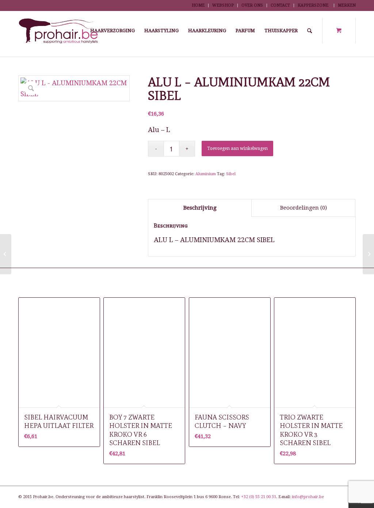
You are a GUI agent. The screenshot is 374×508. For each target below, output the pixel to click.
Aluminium (205, 174)
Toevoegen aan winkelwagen (237, 148)
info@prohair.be (308, 496)
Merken (347, 5)
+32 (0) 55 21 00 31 (258, 496)
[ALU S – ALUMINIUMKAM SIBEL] (5, 254)
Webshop (223, 5)
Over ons (252, 5)
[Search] (309, 31)
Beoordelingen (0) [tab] (303, 207)
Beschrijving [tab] (200, 207)
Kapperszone (313, 5)
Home (198, 5)
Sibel (231, 174)
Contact (280, 5)
